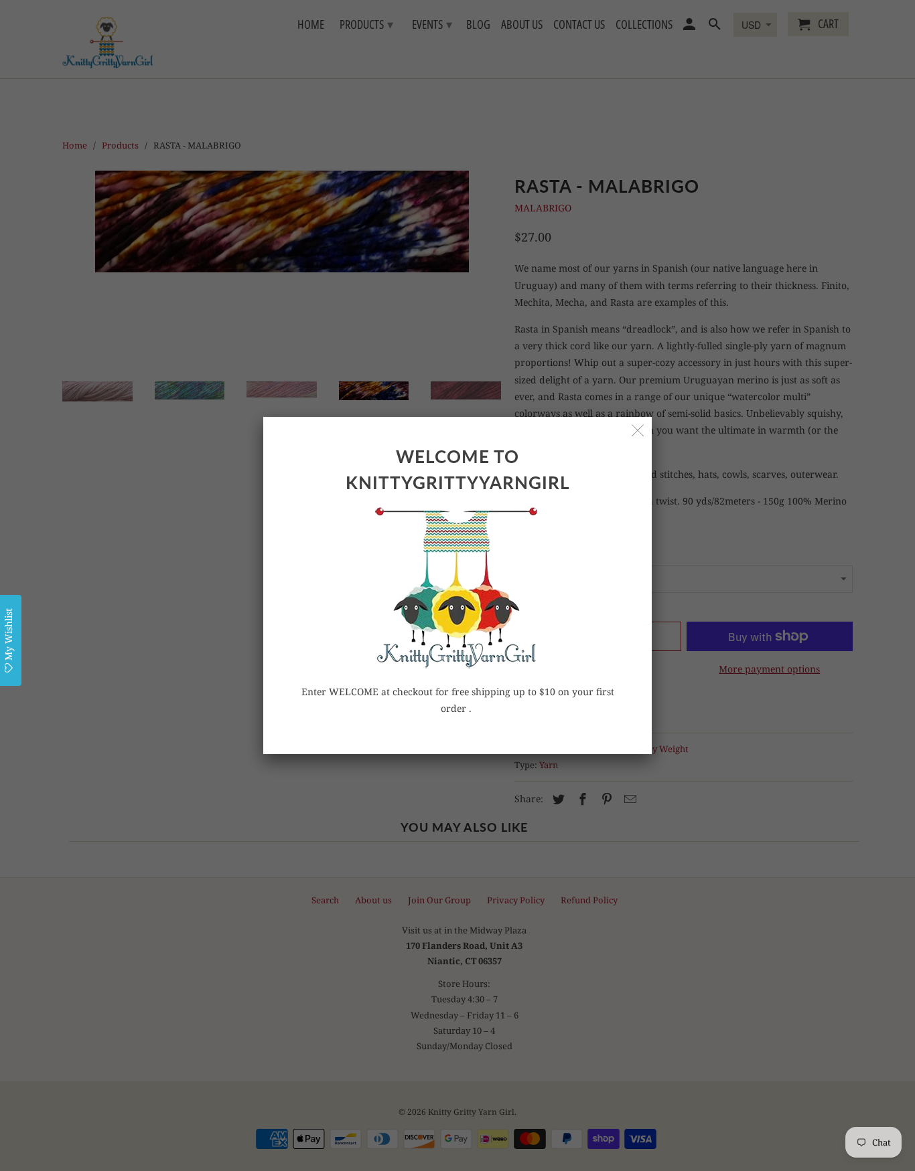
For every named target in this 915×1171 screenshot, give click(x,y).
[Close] (638, 430)
